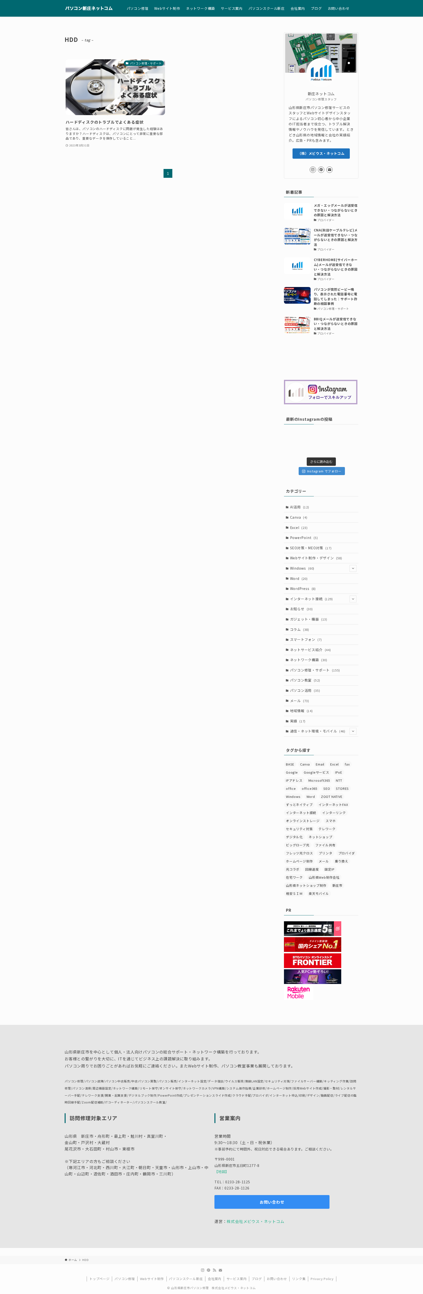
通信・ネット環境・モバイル (317, 731)
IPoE (338, 772)
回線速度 (312, 869)
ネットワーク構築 (308, 659)
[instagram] (313, 170)
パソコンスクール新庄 (186, 1278)
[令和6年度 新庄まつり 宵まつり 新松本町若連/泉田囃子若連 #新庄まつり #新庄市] (302, 443)
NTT (339, 780)
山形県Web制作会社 (324, 877)
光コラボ (292, 869)
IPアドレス (294, 780)
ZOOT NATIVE (331, 796)
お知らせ (301, 608)
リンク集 (299, 1278)
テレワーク (326, 829)
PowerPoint (304, 537)
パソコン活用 (305, 690)
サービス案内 (236, 1278)
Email (320, 764)
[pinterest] (321, 170)
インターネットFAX (333, 804)
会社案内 (214, 1278)
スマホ (331, 820)
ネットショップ (320, 837)
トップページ (99, 1278)
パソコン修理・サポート (315, 670)
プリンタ (325, 853)
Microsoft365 (319, 780)
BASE (290, 764)
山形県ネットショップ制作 (306, 885)
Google (292, 772)
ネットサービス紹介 (310, 649)
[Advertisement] (321, 358)
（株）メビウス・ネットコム (321, 153)
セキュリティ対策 (299, 829)
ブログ (257, 1278)
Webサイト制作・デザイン (316, 557)
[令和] (340, 443)
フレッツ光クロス (299, 853)
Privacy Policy (322, 1278)
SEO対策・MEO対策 (311, 547)
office (291, 788)
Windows (302, 568)
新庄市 (337, 885)
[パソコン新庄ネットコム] (89, 8)
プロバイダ (346, 853)
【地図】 (221, 1171)
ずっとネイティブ (299, 804)
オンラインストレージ (303, 820)
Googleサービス (316, 772)
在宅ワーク (294, 877)
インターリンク (334, 812)
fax (347, 764)
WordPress (303, 588)
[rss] (214, 1270)
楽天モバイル (319, 893)
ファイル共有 (325, 845)
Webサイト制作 (152, 1278)
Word (299, 578)
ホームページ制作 (299, 861)
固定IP (329, 869)
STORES (342, 788)
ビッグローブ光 (297, 845)
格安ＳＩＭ (294, 893)
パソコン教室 (305, 680)
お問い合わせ (277, 1278)
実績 (298, 721)
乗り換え (341, 861)
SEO (326, 788)
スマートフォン (306, 639)
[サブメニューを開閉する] (353, 568)
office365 (309, 788)
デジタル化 (294, 837)
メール (299, 700)
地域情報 (301, 710)
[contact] (329, 170)
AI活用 (299, 506)
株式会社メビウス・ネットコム (255, 1221)
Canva (298, 517)
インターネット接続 (311, 598)
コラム (299, 629)
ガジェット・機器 (308, 619)
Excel (299, 527)
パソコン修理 (125, 1278)
